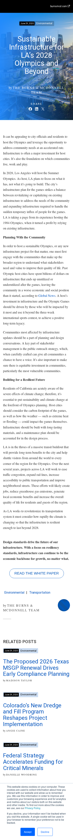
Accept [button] (27, 831)
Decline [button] (45, 831)
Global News (46, 295)
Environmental (14, 592)
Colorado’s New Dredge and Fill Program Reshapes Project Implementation (32, 714)
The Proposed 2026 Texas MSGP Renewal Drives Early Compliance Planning (36, 667)
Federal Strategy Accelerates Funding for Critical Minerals (33, 761)
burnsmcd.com (59, 6)
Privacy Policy (32, 808)
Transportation (39, 592)
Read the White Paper (36, 573)
